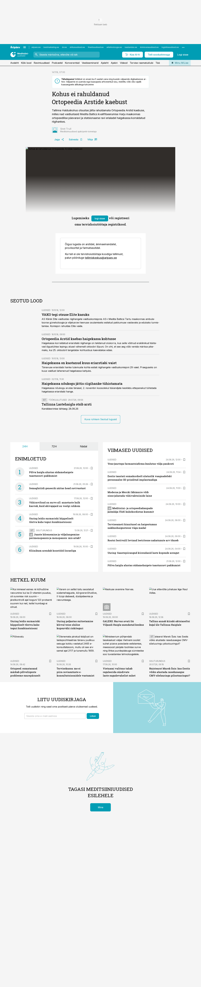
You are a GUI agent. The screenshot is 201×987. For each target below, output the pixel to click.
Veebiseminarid (90, 62)
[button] (54, 716)
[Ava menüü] (25, 47)
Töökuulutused (58, 400)
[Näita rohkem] (183, 47)
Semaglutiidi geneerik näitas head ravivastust (57, 488)
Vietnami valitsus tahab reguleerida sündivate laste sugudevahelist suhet (119, 672)
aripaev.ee (36, 47)
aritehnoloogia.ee (114, 47)
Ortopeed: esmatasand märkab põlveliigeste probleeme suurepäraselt (25, 672)
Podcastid (57, 62)
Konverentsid (72, 62)
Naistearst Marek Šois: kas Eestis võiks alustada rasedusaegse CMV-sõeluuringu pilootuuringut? (169, 672)
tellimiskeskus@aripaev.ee (101, 257)
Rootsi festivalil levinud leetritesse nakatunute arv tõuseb (143, 540)
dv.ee (64, 47)
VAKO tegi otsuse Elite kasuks (65, 314)
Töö (158, 62)
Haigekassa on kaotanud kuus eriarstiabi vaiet (79, 363)
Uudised (46, 310)
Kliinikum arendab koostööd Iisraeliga (52, 550)
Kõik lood (26, 62)
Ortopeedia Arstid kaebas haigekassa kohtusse (79, 339)
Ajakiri (114, 62)
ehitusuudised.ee (77, 47)
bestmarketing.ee (51, 47)
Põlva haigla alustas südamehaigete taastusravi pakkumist (144, 565)
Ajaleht (104, 62)
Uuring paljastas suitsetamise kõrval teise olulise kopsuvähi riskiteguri (75, 625)
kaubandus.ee (131, 47)
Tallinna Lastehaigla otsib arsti (67, 404)
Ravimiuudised (41, 62)
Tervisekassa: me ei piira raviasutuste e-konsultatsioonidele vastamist (75, 672)
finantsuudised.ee (96, 47)
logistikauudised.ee (170, 47)
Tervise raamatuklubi (141, 62)
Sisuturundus (44, 530)
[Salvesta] (91, 468)
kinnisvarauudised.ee (149, 47)
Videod (123, 62)
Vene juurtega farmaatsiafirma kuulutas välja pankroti (141, 463)
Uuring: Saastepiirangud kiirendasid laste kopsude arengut (143, 552)
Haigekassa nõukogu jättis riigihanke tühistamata (82, 383)
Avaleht (14, 62)
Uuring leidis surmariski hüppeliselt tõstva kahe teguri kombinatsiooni (25, 625)
